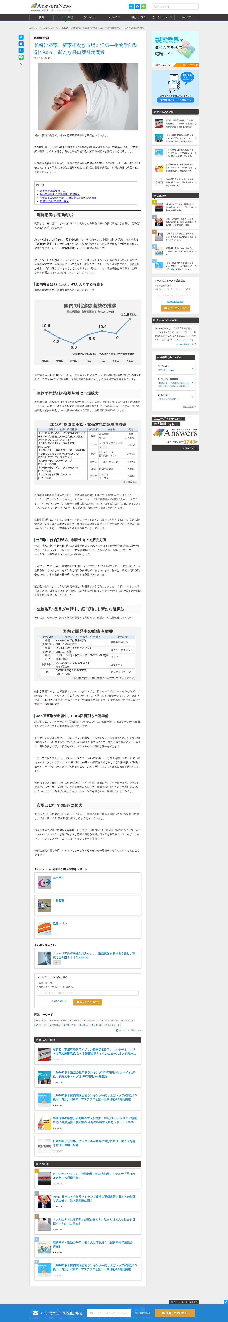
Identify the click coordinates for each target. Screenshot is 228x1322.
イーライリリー (59, 1020)
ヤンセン (42, 1025)
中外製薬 (56, 1025)
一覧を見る (188, 406)
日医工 (85, 1025)
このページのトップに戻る (186, 1302)
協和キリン (71, 1025)
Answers (33, 28)
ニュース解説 (62, 28)
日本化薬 (98, 1025)
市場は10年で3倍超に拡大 (54, 201)
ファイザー (129, 1020)
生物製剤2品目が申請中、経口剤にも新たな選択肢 (68, 197)
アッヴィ (42, 1020)
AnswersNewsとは (185, 344)
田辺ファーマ (113, 1025)
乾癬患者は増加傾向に (52, 190)
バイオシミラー (111, 1020)
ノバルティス (92, 1020)
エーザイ (76, 1020)
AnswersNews (46, 28)
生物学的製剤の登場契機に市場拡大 (60, 194)
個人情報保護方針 (59, 1001)
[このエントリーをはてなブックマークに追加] (21, 50)
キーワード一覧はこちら (130, 1030)
